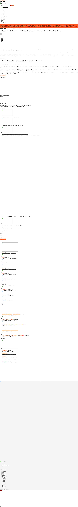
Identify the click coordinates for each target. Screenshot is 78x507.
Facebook (4, 471)
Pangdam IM (16, 324)
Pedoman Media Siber (5, 465)
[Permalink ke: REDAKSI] (1, 34)
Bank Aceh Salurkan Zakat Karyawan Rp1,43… (9, 336)
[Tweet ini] (2, 39)
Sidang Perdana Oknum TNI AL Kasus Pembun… (9, 362)
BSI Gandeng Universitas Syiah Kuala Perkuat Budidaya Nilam (12, 106)
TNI (22, 324)
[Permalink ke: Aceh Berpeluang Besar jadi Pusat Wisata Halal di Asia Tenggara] (7, 223)
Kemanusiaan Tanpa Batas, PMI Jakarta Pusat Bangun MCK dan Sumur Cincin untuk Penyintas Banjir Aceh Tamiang (17, 25)
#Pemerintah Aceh (7, 95)
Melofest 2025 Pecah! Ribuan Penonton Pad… (9, 359)
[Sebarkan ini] (2, 38)
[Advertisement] (32, 86)
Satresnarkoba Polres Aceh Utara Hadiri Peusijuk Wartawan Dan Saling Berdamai (15, 105)
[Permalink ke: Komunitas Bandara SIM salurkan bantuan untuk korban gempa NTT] (3, 293)
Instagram (4, 478)
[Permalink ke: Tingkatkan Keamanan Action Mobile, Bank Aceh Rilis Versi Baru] (3, 318)
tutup (1, 490)
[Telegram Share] (2, 40)
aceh (3, 314)
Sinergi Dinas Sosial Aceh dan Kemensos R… (9, 354)
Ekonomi (7, 314)
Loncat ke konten (2, 0)
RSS (3, 487)
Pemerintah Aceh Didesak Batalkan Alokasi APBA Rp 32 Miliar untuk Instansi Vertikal (15, 134)
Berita (5, 314)
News (3, 252)
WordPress (4, 477)
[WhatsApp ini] (2, 41)
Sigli (21, 324)
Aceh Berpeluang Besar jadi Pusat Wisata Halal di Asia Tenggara (12, 225)
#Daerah (3, 95)
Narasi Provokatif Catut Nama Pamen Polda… (9, 258)
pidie (19, 324)
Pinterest (4, 473)
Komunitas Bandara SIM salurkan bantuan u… (9, 295)
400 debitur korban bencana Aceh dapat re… (9, 301)
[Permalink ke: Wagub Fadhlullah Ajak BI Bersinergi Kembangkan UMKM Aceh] (7, 115)
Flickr (4, 486)
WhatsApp (4, 474)
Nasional (10, 324)
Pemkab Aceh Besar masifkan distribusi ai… (9, 285)
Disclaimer (3, 464)
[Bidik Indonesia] (3, 3)
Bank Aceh (3, 319)
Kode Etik (3, 463)
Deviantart (4, 482)
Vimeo (4, 480)
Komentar (1, 231)
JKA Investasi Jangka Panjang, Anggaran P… (9, 315)
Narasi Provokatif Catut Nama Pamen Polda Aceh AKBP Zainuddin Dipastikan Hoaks (48, 25)
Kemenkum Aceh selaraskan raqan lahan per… (9, 279)
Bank (5, 330)
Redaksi (3, 466)
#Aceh (1, 95)
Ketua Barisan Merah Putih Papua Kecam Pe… (9, 263)
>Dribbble (4, 479)
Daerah (9, 319)
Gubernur (10, 314)
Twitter (4, 472)
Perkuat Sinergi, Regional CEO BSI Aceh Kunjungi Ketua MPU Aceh (12, 125)
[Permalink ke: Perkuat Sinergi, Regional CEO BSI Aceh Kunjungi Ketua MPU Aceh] (7, 123)
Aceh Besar (4, 356)
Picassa (4, 485)
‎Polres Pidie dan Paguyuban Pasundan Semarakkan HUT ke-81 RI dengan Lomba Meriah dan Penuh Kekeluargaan (27, 26)
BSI (6, 330)
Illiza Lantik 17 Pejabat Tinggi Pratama (8, 351)
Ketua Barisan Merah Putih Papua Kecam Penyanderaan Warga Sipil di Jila (15, 62)
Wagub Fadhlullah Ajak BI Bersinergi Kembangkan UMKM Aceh (11, 116)
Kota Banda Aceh (4, 278)
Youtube (4, 484)
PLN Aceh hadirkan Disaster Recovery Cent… (9, 290)
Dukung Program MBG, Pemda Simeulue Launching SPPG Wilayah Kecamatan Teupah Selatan (16, 216)
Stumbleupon (5, 476)
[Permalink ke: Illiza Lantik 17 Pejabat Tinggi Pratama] (10, 348)
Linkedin (4, 481)
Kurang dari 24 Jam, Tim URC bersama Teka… (9, 274)
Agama (3, 335)
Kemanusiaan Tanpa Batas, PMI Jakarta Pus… (9, 253)
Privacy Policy (4, 467)
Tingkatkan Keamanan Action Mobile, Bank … (9, 320)
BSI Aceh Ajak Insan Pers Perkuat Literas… (8, 331)
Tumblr (4, 475)
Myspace (4, 483)
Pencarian (11, 5)
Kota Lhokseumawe (5, 358)
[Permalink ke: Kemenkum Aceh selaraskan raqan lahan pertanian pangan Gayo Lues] (3, 277)
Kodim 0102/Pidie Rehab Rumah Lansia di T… (9, 325)
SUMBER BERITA (3, 75)
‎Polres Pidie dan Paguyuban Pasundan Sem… (9, 269)
